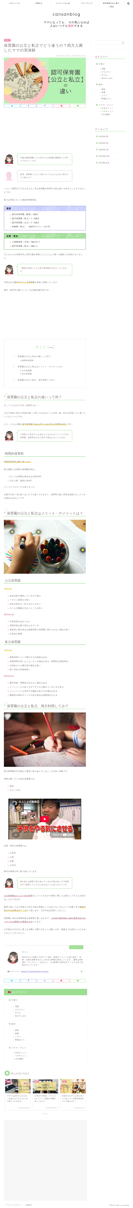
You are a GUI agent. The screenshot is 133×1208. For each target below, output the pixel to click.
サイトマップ (87, 3)
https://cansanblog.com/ (35, 971)
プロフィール (14, 3)
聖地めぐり (20, 1040)
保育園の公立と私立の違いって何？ (34, 356)
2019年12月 (104, 156)
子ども (18, 1013)
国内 (17, 1030)
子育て (7, 40)
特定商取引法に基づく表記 (111, 4)
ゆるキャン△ (21, 1053)
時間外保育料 (28, 360)
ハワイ (18, 1037)
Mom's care (20, 1016)
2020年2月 (104, 143)
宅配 (17, 1006)
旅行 (13, 1024)
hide (51, 347)
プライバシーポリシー (14, 1205)
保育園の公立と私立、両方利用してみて (36, 380)
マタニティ (20, 1010)
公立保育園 (27, 370)
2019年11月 (104, 163)
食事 (17, 1033)
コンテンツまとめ (63, 3)
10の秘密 (19, 1059)
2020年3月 (104, 136)
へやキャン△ (21, 1056)
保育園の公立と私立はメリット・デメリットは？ (40, 366)
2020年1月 (104, 149)
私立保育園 (27, 374)
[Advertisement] (45, 131)
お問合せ (38, 3)
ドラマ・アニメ (18, 1048)
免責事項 (29, 1205)
